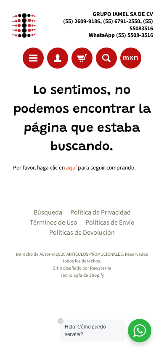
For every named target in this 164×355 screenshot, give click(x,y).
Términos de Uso (53, 222)
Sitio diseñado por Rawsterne (82, 268)
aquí (71, 168)
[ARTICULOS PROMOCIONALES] (23, 25)
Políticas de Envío (110, 222)
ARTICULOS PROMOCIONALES (94, 254)
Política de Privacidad (100, 212)
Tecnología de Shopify (82, 275)
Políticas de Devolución (82, 232)
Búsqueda (48, 212)
